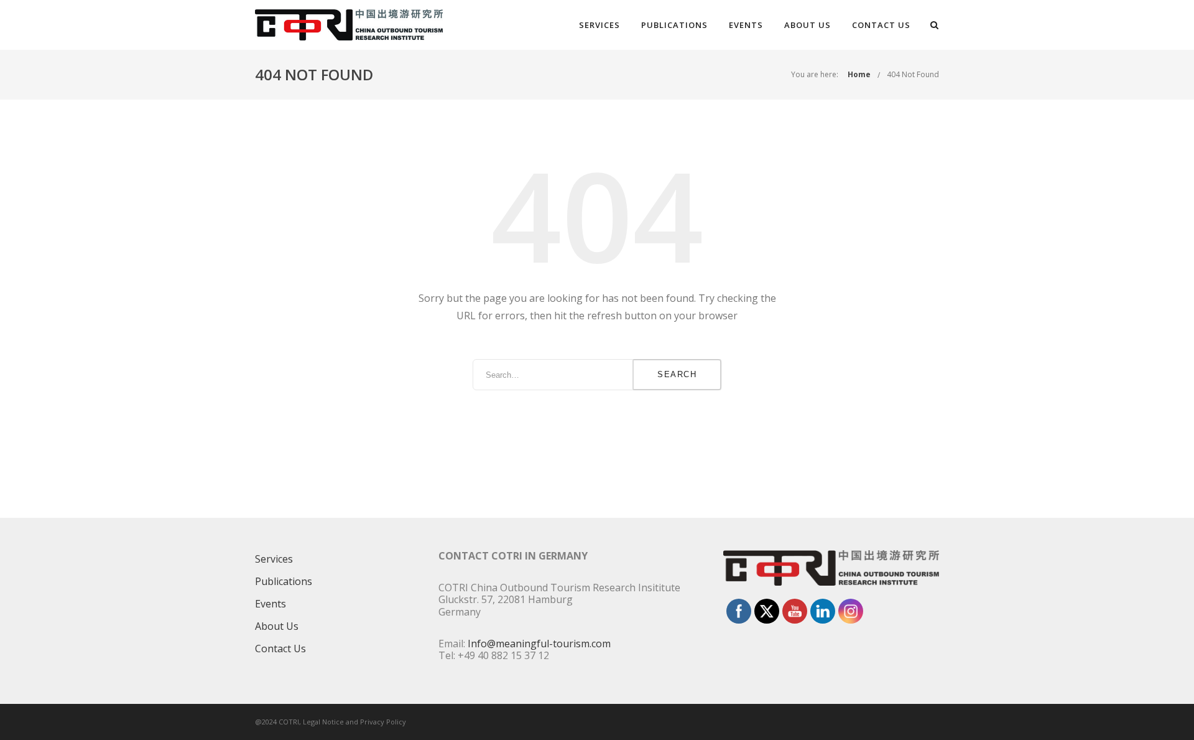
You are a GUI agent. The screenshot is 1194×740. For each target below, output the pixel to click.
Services (599, 24)
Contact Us (881, 24)
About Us (807, 24)
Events (746, 24)
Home (859, 74)
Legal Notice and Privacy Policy (354, 721)
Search (676, 374)
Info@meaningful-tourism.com (539, 643)
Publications (674, 24)
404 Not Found (913, 74)
